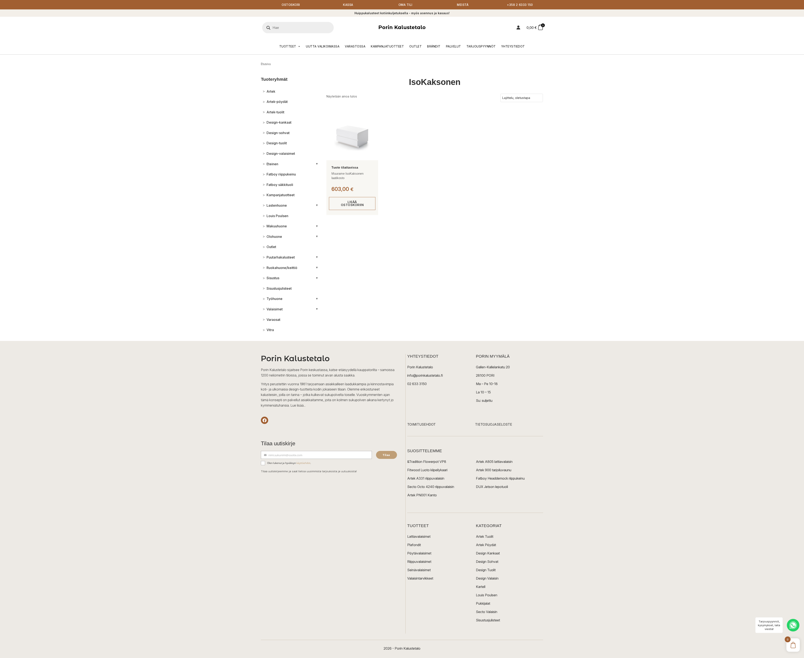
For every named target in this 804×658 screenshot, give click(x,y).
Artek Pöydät (486, 545)
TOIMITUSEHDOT (421, 424)
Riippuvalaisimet (419, 561)
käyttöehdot (303, 463)
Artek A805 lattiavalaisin (494, 462)
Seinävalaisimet (419, 570)
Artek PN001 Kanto (422, 495)
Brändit (434, 46)
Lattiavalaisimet (418, 536)
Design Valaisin (487, 578)
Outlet (415, 46)
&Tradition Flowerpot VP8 (426, 462)
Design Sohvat (487, 561)
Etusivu (266, 64)
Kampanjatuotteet (387, 46)
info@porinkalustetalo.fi (425, 375)
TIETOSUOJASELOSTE (493, 424)
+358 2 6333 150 (520, 4)
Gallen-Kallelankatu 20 (493, 367)
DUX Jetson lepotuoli (492, 487)
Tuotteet (287, 46)
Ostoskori (291, 4)
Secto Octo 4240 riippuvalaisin (430, 487)
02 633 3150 (417, 384)
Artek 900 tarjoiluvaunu (493, 470)
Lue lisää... (297, 405)
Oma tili (405, 4)
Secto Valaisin (486, 612)
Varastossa (355, 46)
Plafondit (414, 545)
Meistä (462, 4)
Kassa (348, 4)
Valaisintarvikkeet (420, 578)
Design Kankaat (488, 553)
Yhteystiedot (513, 46)
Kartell (480, 587)
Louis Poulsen (486, 595)
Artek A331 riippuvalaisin (425, 478)
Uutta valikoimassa (322, 46)
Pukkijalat (483, 603)
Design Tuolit (486, 570)
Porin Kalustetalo (402, 27)
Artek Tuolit (484, 536)
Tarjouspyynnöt (481, 46)
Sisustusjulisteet (488, 620)
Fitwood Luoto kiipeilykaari (427, 470)
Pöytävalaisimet (419, 553)
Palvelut (453, 46)
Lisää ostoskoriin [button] (352, 203)
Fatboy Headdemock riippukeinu (500, 478)
